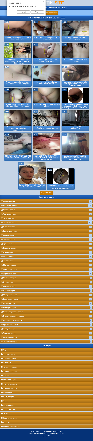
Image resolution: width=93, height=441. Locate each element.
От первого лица (9, 409)
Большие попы (9, 354)
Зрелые (6, 375)
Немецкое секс (47, 303)
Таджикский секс (47, 214)
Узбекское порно (47, 222)
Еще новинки (46, 193)
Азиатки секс (47, 261)
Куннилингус (8, 392)
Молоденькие (8, 405)
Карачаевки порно (47, 299)
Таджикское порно (10, 418)
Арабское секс (47, 235)
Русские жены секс (47, 324)
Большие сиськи (9, 358)
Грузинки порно (47, 248)
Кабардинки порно (47, 337)
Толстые (6, 422)
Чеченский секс (47, 227)
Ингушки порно (47, 290)
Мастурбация (8, 397)
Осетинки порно (47, 278)
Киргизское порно (47, 231)
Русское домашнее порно (47, 316)
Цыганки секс (47, 252)
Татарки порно (47, 239)
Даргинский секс (47, 273)
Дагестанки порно (47, 269)
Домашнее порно (10, 371)
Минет (5, 401)
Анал (5, 350)
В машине (7, 363)
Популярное (51, 13)
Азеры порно (47, 256)
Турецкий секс (47, 218)
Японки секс (47, 282)
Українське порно (47, 342)
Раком (5, 414)
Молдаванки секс (47, 295)
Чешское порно (47, 333)
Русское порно (47, 210)
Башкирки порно (47, 307)
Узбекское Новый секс (11, 426)
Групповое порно (10, 367)
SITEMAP (46, 436)
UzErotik (35, 431)
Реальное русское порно (47, 312)
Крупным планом (10, 388)
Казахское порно (47, 205)
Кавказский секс (47, 201)
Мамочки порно (47, 265)
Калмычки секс (47, 286)
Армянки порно (47, 244)
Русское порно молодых (47, 320)
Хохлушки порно (47, 329)
